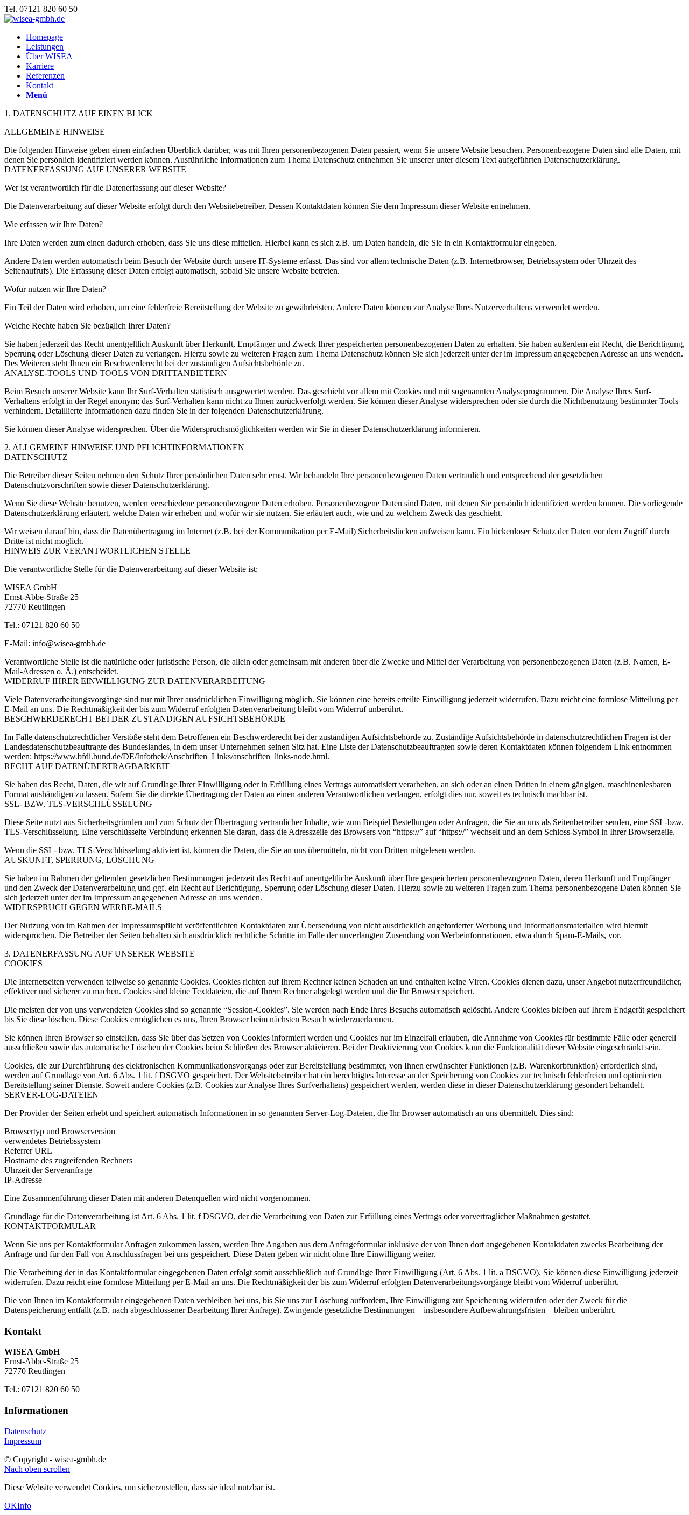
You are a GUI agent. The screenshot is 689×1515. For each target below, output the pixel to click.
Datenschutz (25, 1431)
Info (24, 1505)
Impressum (22, 1441)
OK (10, 1505)
